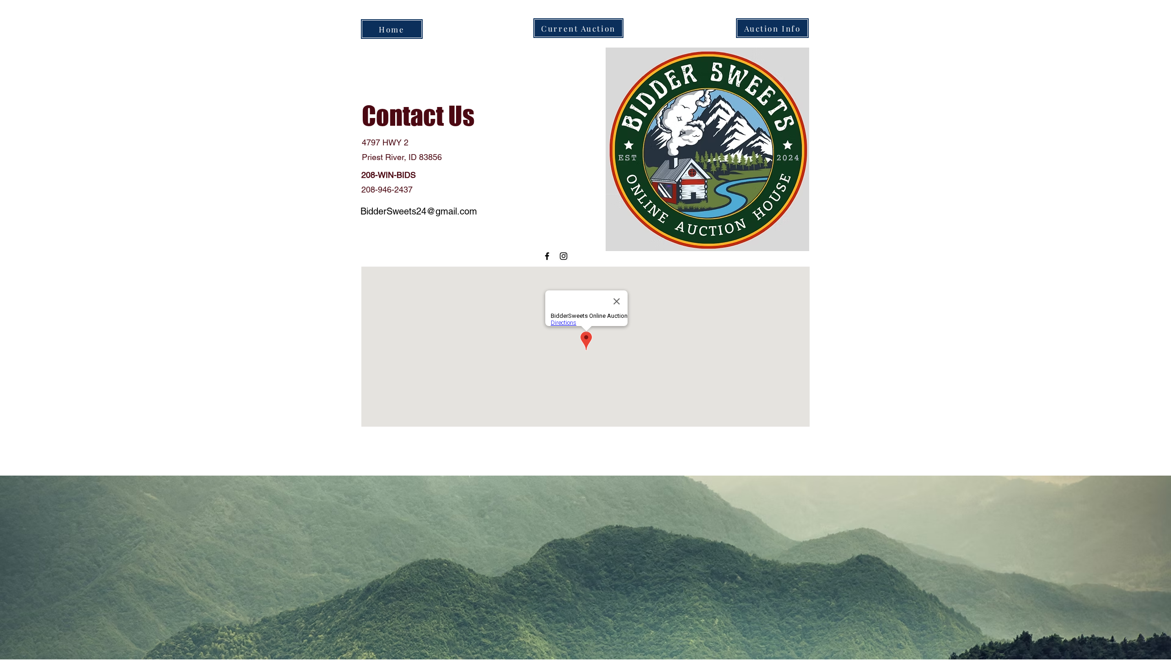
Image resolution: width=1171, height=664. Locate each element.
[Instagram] (564, 256)
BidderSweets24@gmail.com (418, 211)
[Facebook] (547, 256)
